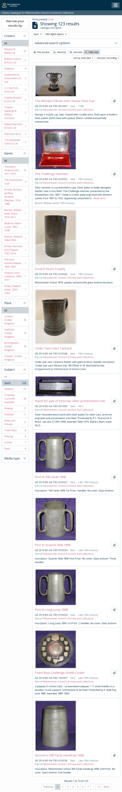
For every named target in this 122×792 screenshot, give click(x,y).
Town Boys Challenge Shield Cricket (60, 673)
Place (7, 303)
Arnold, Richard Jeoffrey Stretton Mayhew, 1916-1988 (15, 197)
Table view (93, 52)
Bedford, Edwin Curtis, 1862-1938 (15, 227)
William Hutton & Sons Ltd (15, 60)
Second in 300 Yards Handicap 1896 (59, 755)
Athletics (15, 389)
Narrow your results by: (15, 23)
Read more (100, 198)
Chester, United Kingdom (15, 357)
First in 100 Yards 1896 (50, 477)
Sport (15, 383)
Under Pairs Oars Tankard (53, 348)
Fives (15, 449)
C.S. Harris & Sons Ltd (15, 89)
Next (106, 786)
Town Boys (15, 431)
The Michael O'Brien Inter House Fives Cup (64, 101)
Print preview (42, 52)
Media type (12, 458)
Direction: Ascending (107, 57)
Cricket (15, 443)
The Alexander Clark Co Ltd (15, 141)
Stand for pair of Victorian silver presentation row (70, 401)
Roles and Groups (15, 422)
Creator (9, 36)
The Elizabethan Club (15, 181)
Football (15, 415)
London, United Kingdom (15, 320)
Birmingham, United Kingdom (15, 346)
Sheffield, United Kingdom (15, 333)
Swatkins (15, 69)
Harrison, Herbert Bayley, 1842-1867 (15, 263)
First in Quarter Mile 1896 (52, 545)
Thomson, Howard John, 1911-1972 (15, 170)
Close (51, 19)
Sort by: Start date (82, 57)
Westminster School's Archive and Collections (68, 109)
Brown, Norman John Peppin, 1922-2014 (15, 250)
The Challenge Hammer (51, 174)
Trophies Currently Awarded (15, 398)
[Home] (12, 5)
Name (8, 153)
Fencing (15, 437)
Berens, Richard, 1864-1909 (15, 238)
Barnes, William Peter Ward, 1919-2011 (15, 213)
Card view (77, 52)
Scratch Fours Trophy (50, 269)
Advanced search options (52, 43)
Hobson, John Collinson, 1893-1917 (15, 276)
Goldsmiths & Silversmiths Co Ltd (15, 78)
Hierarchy (61, 52)
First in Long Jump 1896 (51, 609)
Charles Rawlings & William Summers (15, 113)
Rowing (15, 409)
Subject (9, 369)
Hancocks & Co (15, 134)
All (5, 43)
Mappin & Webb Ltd (15, 51)
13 (98, 786)
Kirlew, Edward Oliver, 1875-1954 (15, 289)
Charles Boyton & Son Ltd (15, 99)
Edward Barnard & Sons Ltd (15, 126)
